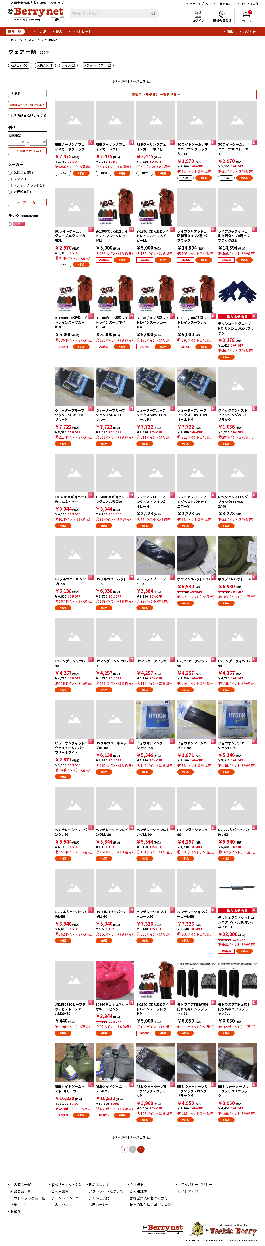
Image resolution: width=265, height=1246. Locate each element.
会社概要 (136, 1184)
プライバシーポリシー (195, 1184)
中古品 (41, 31)
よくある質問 (250, 4)
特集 (230, 31)
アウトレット (82, 31)
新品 (59, 31)
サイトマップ (188, 1191)
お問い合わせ (99, 1204)
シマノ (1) (68, 65)
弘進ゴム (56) (20, 65)
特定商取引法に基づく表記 (150, 1204)
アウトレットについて (106, 1191)
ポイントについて (65, 1198)
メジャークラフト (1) (97, 65)
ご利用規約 (138, 1191)
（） (29, 216)
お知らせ (249, 31)
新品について (99, 1184)
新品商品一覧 (20, 1191)
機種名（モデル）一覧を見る (154, 94)
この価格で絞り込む (27, 151)
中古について (61, 1204)
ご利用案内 (224, 4)
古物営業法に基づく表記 (149, 1198)
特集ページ (19, 1204)
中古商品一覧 (20, 1184)
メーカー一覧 (26, 202)
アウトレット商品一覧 (27, 1198)
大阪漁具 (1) (45, 65)
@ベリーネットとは (66, 1184)
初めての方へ (199, 4)
